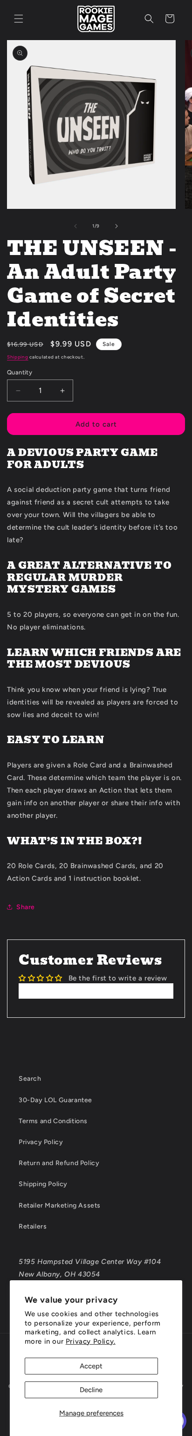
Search (30, 1079)
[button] (18, 18)
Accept (91, 1366)
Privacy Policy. (91, 1341)
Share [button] (25, 907)
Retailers (33, 1226)
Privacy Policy (41, 1142)
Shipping (17, 357)
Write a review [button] (96, 991)
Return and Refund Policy (59, 1163)
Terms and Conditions (53, 1121)
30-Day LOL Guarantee (55, 1100)
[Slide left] (75, 226)
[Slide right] (116, 226)
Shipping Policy (43, 1184)
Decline (91, 1390)
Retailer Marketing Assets (60, 1205)
